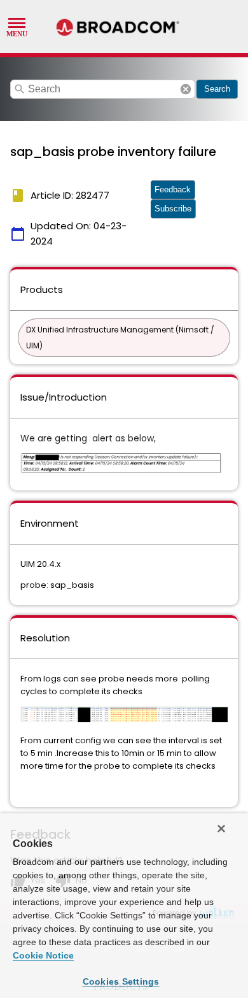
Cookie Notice (43, 955)
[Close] (221, 828)
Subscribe (173, 208)
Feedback (173, 189)
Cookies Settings (121, 981)
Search (217, 89)
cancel (185, 89)
